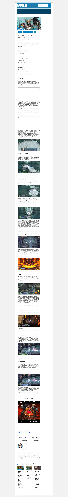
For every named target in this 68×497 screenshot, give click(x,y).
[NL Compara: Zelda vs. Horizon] (29, 467)
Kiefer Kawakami (29, 39)
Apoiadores (37, 9)
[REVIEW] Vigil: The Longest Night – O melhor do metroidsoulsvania (23, 439)
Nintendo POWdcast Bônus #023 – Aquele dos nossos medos (34, 439)
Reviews (25, 9)
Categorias (30, 9)
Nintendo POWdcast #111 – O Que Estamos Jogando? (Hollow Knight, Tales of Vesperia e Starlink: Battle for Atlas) (37, 479)
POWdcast (20, 9)
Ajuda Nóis (44, 9)
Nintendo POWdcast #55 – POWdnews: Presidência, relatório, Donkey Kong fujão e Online (20, 478)
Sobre (19, 12)
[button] (32, 10)
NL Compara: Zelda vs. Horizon (29, 473)
